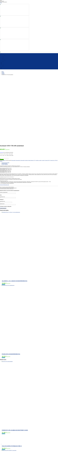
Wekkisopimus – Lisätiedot (9, 55)
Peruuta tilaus (5, 61)
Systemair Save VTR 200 (53, 160)
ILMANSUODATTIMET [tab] (5, 162)
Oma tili (5, 66)
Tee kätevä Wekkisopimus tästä (4, 184)
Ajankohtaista (6, 59)
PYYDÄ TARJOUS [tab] (5, 164)
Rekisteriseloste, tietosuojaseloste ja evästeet (10, 58)
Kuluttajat (5, 57)
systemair (43, 160)
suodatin (40, 160)
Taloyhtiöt (3, 68)
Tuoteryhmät (3, 62)
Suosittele (5, 60)
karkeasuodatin (22, 160)
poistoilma (37, 160)
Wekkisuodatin (4, 53)
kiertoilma (26, 160)
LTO (34, 160)
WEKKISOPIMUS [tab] (4, 163)
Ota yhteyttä (3, 67)
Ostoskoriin (1, 159)
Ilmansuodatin (18, 160)
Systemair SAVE (47, 160)
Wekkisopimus (6, 54)
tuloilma (1, 161)
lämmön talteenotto (31, 160)
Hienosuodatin (13, 160)
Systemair (3, 160)
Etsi (2, 63)
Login (1, 2)
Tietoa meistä (5, 56)
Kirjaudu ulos (6, 65)
